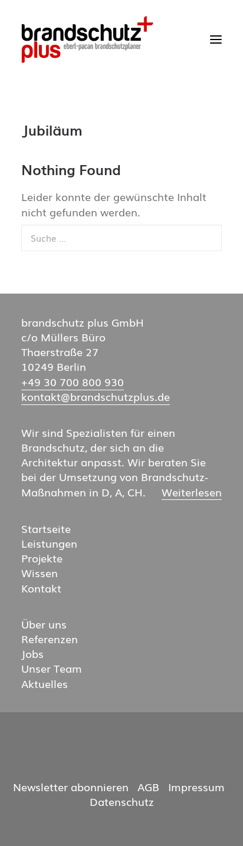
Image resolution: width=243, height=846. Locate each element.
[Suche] (121, 238)
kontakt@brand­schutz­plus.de (95, 396)
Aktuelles (44, 684)
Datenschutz (122, 801)
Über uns (44, 624)
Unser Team (51, 668)
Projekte (42, 558)
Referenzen (49, 639)
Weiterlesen (192, 492)
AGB (148, 787)
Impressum (196, 787)
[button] (216, 39)
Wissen (39, 573)
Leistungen (49, 543)
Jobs (32, 653)
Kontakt (41, 588)
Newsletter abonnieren (71, 787)
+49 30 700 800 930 (72, 382)
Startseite (46, 528)
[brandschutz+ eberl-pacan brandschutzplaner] (87, 39)
